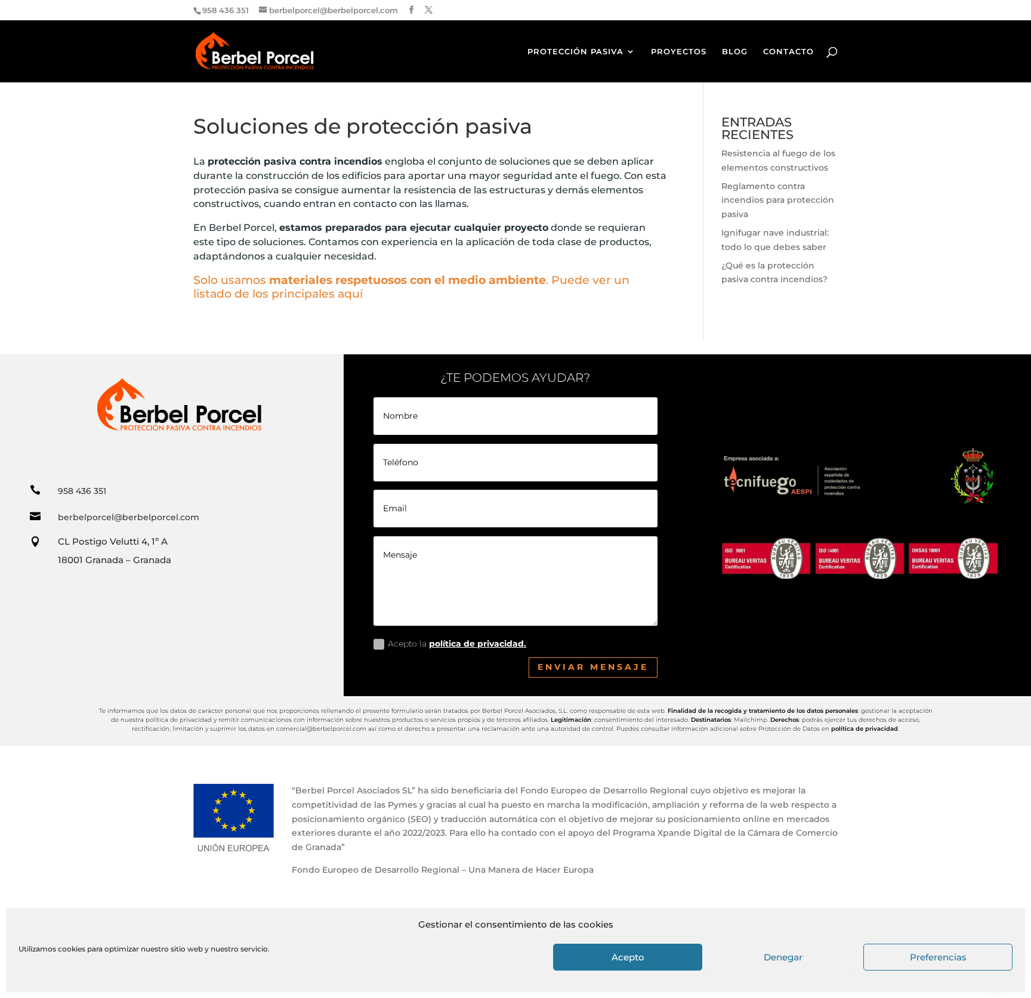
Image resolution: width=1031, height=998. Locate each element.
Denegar (783, 957)
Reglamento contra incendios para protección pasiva (777, 200)
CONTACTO (788, 51)
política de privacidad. (477, 643)
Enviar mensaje (593, 667)
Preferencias (938, 957)
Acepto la (457, 643)
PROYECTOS (678, 51)
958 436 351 (82, 491)
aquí (350, 294)
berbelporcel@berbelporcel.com (128, 517)
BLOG (735, 51)
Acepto (628, 957)
